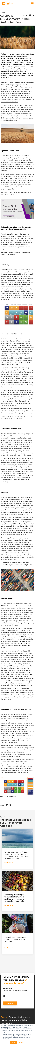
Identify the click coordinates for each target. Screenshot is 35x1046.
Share (25, 15)
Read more (7, 863)
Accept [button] (13, 1042)
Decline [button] (21, 1042)
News (3, 12)
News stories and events (8, 796)
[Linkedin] (4, 996)
